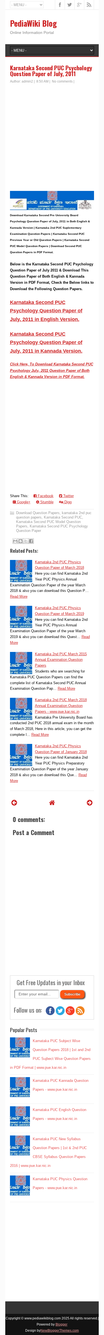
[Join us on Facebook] (50, 1014)
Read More (18, 596)
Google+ (23, 502)
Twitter (68, 496)
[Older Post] (90, 802)
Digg (67, 502)
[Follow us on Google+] (70, 1014)
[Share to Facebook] (31, 541)
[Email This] (15, 541)
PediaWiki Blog (33, 23)
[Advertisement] (52, 139)
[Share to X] (26, 541)
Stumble (46, 502)
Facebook (45, 496)
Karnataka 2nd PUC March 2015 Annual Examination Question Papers (61, 660)
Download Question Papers (38, 513)
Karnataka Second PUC (63, 517)
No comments (62, 81)
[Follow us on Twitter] (60, 1014)
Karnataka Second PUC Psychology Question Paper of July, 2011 (51, 70)
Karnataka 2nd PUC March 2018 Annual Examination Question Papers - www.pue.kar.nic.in (61, 706)
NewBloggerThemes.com (59, 1330)
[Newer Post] (14, 802)
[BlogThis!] (20, 541)
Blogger (61, 1324)
